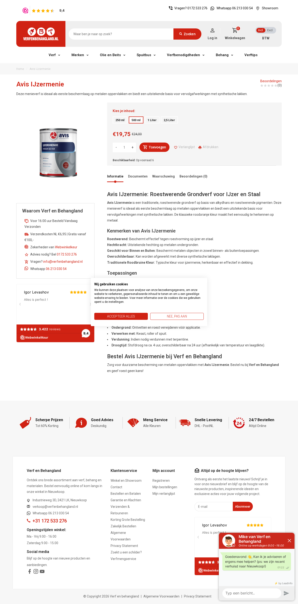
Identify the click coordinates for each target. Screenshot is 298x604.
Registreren (161, 480)
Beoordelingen (271, 81)
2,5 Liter (169, 120)
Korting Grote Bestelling (128, 520)
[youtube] (42, 572)
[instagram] (36, 572)
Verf (52, 55)
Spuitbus (144, 55)
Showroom (270, 8)
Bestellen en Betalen (126, 493)
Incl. (261, 30)
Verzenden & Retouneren (120, 510)
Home (20, 69)
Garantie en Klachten (126, 500)
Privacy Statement (124, 546)
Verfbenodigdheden (183, 55)
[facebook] (29, 572)
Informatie (115, 176)
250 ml (120, 120)
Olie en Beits (110, 55)
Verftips (250, 55)
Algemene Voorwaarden (121, 536)
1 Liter (152, 120)
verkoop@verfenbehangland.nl (55, 506)
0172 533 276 (197, 8)
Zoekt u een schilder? (126, 552)
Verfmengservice (123, 559)
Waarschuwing (163, 176)
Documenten (138, 176)
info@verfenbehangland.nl (63, 261)
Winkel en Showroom (126, 480)
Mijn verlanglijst (163, 493)
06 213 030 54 (56, 269)
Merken (77, 55)
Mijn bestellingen (164, 487)
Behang (222, 55)
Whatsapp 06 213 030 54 (235, 8)
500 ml (136, 120)
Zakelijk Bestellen (123, 526)
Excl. (270, 30)
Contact (116, 487)
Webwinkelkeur (66, 247)
